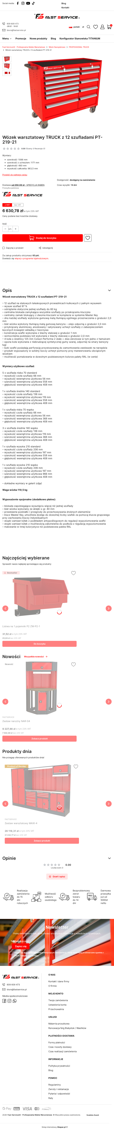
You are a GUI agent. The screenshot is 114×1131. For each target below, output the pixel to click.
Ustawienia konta (57, 1004)
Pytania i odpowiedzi (59, 1093)
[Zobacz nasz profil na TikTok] (33, 3)
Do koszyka (39, 643)
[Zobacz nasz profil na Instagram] (23, 3)
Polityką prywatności (29, 955)
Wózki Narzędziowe (57, 47)
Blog (50, 1070)
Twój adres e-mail (20, 941)
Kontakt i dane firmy (58, 981)
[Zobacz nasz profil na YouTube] (28, 3)
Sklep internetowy (54, 1127)
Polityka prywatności (59, 1065)
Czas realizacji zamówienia (62, 1051)
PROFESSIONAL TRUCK (79, 47)
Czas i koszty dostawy (60, 1047)
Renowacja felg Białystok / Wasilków (67, 1028)
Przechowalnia (56, 1009)
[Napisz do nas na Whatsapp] (14, 1001)
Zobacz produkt (39, 738)
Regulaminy (54, 1084)
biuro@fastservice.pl (16, 30)
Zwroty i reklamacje (58, 1089)
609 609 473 (13, 23)
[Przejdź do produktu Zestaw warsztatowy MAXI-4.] (42, 790)
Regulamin (28, 952)
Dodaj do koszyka (46, 237)
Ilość (4, 223)
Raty (50, 1098)
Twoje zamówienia (58, 1000)
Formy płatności (56, 1042)
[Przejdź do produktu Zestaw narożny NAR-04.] (39, 688)
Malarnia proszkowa (58, 1023)
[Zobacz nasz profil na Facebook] (18, 3)
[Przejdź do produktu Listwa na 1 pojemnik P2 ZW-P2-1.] (39, 596)
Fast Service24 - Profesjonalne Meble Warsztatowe (23, 47)
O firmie (52, 985)
